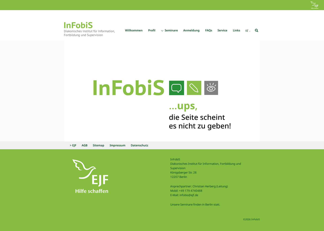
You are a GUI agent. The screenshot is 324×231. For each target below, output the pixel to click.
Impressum (117, 145)
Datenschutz (139, 145)
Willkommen (134, 30)
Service (222, 30)
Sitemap (98, 145)
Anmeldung (191, 30)
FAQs (208, 30)
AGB (84, 145)
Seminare (171, 30)
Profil (151, 30)
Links (236, 30)
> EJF (73, 145)
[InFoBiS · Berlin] (89, 35)
